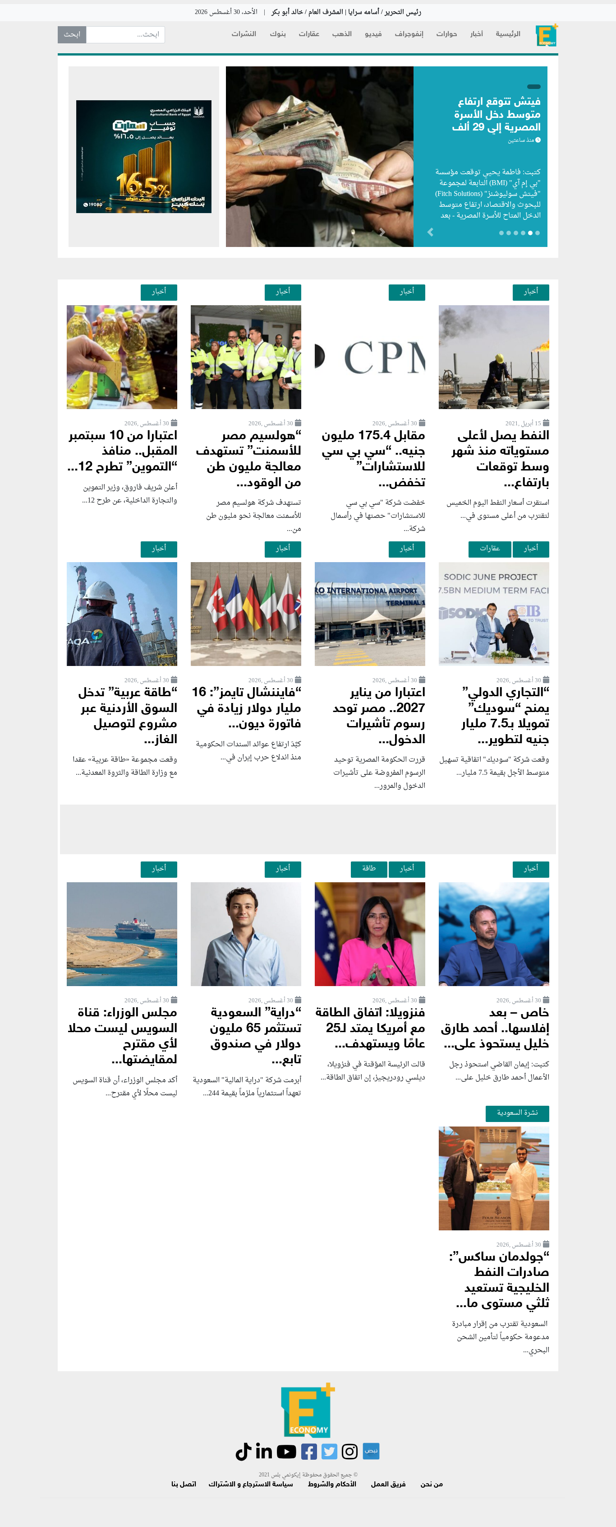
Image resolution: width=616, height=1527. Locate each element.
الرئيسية (508, 34)
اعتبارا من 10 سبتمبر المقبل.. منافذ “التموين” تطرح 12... (122, 451)
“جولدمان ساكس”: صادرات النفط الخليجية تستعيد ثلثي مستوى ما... (499, 1281)
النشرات (244, 34)
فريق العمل (388, 1484)
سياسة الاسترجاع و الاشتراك (251, 1484)
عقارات (309, 34)
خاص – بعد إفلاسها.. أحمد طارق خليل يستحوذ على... (495, 1029)
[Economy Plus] (547, 35)
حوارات (447, 34)
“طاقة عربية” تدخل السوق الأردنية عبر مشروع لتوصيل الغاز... (127, 716)
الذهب (342, 34)
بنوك (278, 34)
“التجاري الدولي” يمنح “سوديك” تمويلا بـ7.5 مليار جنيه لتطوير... (505, 716)
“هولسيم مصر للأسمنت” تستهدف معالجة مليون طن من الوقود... (248, 459)
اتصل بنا (183, 1484)
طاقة (369, 868)
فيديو (373, 34)
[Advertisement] (308, 829)
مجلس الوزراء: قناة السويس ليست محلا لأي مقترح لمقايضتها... (122, 1037)
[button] (382, 234)
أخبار (476, 34)
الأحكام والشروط (332, 1484)
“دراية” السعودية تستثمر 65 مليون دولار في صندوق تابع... (255, 1037)
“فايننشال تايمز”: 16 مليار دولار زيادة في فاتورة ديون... (246, 708)
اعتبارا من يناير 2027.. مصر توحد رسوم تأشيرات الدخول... (379, 716)
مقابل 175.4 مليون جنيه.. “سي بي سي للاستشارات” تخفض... (373, 459)
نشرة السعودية (517, 1113)
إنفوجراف (409, 34)
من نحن (432, 1484)
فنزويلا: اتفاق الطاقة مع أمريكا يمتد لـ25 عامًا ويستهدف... (370, 1029)
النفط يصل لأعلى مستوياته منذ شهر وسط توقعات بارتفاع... (500, 459)
